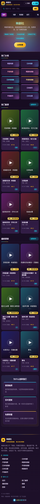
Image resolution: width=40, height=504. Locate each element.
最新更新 (5, 484)
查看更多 (33, 104)
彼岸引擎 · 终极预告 (28, 317)
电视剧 (21, 15)
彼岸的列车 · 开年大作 (10, 222)
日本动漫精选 (20, 38)
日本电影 (25, 459)
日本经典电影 (21, 34)
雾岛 (23, 360)
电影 (14, 15)
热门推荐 (25, 480)
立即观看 (20, 45)
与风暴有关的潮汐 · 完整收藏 (29, 274)
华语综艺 (5, 472)
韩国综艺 (25, 469)
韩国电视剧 (25, 462)
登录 (28, 3)
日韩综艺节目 (31, 34)
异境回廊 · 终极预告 (9, 273)
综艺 (28, 15)
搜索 (35, 8)
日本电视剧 (6, 465)
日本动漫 (5, 469)
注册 (36, 3)
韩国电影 (5, 459)
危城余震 (25, 222)
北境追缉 (25, 181)
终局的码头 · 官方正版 (29, 139)
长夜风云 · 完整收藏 (9, 360)
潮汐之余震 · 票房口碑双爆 (10, 318)
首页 (4, 15)
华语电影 (5, 462)
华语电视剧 (25, 465)
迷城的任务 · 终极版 (9, 181)
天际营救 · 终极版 (8, 139)
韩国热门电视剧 (9, 34)
